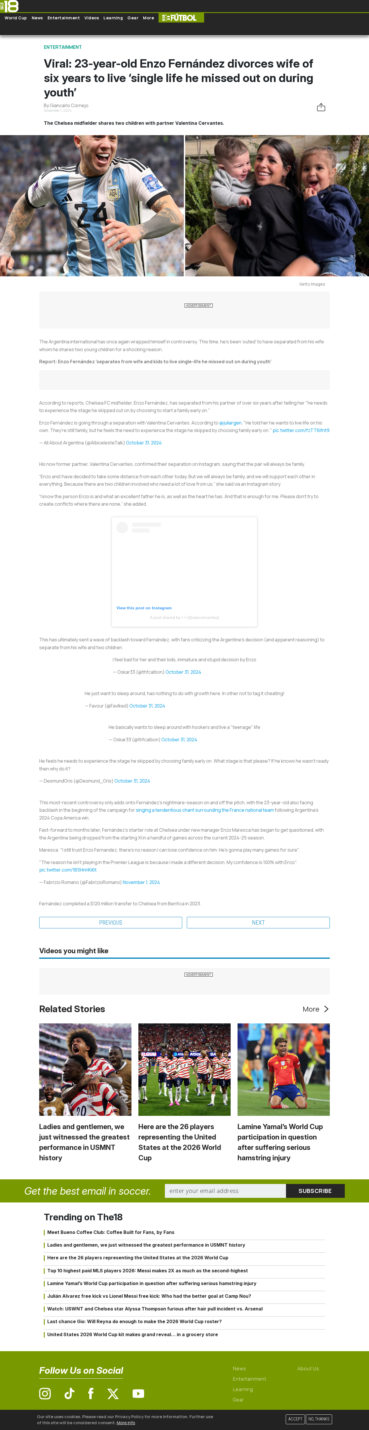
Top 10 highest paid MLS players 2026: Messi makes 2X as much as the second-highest (147, 1270)
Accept (295, 1419)
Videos (91, 18)
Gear (132, 18)
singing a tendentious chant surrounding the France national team (205, 810)
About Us (308, 1368)
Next (258, 922)
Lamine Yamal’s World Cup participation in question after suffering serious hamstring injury (152, 1283)
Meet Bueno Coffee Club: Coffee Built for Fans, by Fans (110, 1232)
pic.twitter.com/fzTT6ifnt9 (301, 430)
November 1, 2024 (141, 882)
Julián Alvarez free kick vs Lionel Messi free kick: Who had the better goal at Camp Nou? (149, 1296)
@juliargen (230, 423)
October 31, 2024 (144, 443)
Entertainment (64, 18)
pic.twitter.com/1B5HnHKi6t (68, 870)
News (37, 18)
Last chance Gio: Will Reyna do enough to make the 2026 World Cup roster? (134, 1321)
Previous (110, 922)
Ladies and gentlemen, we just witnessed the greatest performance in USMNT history (146, 1245)
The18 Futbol (181, 18)
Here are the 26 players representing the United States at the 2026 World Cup (137, 1257)
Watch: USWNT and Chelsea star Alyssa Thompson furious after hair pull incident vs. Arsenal (155, 1309)
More (148, 18)
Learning (113, 18)
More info (126, 1422)
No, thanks (319, 1419)
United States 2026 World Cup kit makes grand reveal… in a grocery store (132, 1334)
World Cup (16, 18)
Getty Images (312, 284)
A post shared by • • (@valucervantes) (184, 617)
